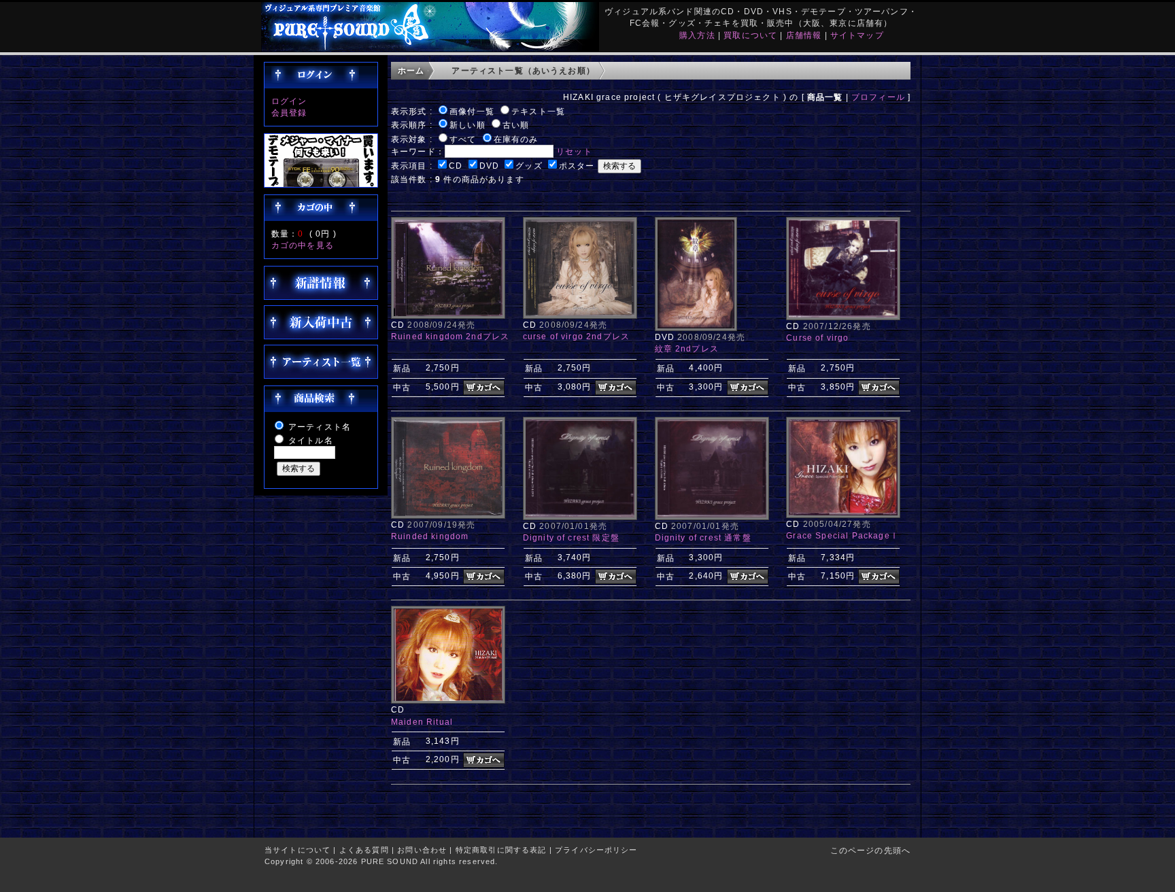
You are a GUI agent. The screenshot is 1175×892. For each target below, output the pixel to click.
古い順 (516, 124)
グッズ (528, 165)
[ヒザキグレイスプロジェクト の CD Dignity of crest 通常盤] (712, 517)
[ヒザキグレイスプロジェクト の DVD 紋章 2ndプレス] (696, 328)
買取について (750, 35)
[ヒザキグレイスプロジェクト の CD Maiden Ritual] (448, 700)
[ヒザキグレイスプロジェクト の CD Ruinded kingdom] (448, 515)
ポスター (577, 165)
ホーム (411, 70)
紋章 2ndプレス (687, 348)
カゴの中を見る (302, 245)
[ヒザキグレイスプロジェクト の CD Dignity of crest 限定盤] (580, 517)
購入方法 (697, 35)
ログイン (289, 101)
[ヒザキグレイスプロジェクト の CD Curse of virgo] (843, 317)
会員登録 (289, 112)
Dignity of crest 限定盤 (571, 537)
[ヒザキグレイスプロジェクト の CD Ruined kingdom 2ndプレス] (448, 315)
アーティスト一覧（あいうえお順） (523, 70)
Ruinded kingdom (430, 536)
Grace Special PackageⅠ (842, 535)
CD (455, 165)
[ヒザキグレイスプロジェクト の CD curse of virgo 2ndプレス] (580, 315)
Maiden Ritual (422, 721)
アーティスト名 (319, 426)
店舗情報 (804, 35)
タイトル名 (310, 440)
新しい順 (467, 124)
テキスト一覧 (538, 111)
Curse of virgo (817, 337)
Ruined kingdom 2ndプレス (450, 336)
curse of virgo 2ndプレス (576, 336)
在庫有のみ (516, 139)
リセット (574, 151)
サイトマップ (857, 35)
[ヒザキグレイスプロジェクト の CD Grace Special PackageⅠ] (843, 515)
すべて (462, 139)
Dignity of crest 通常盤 (703, 537)
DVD (489, 165)
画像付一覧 (471, 111)
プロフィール (878, 96)
